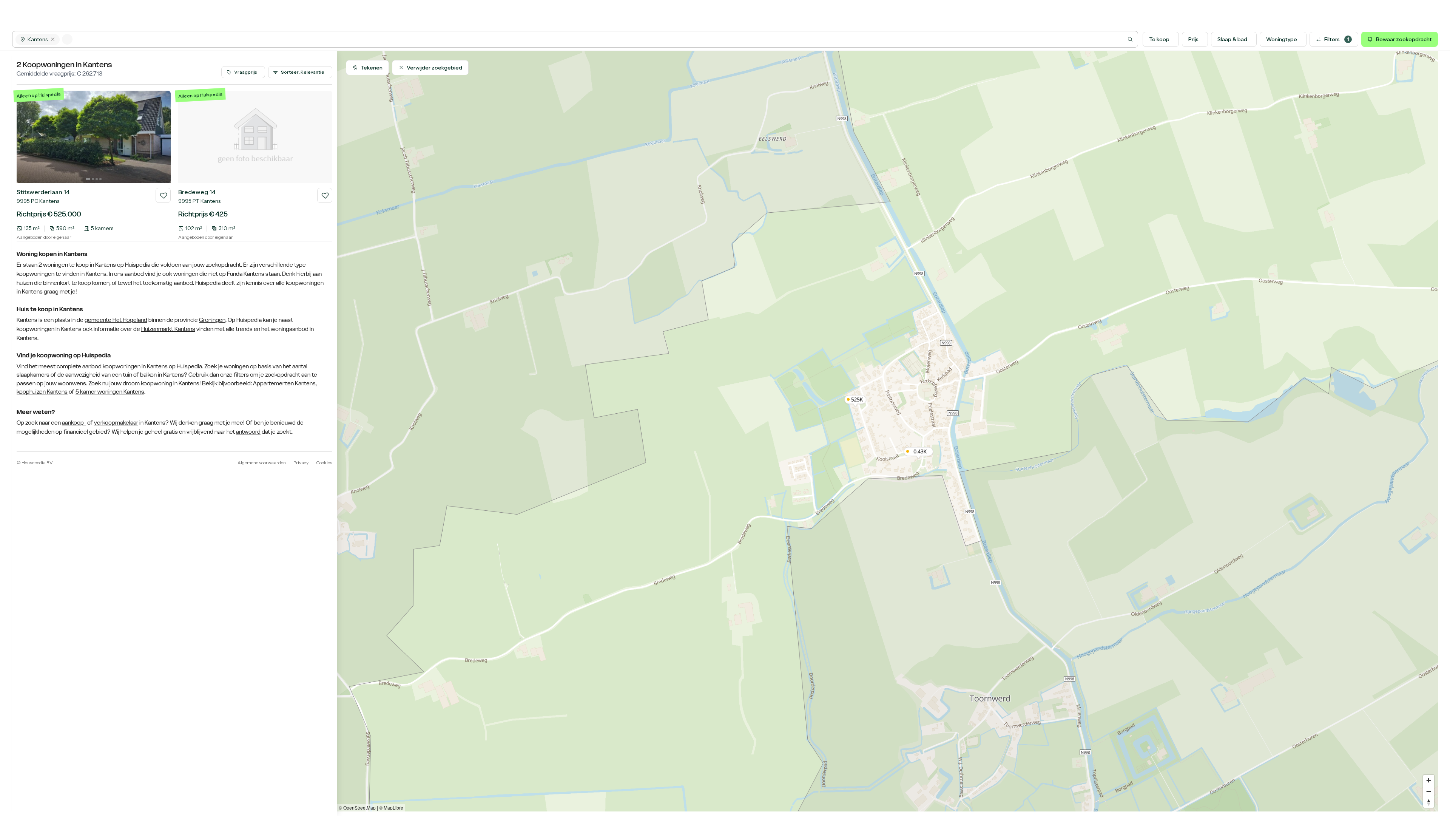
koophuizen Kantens (42, 391)
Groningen (212, 320)
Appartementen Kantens (284, 383)
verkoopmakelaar (116, 422)
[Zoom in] (1428, 780)
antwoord (248, 431)
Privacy (301, 462)
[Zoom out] (1428, 791)
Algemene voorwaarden (262, 462)
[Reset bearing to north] (1428, 802)
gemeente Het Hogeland (116, 320)
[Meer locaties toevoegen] (67, 39)
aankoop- (74, 422)
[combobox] (605, 39)
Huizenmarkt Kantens (168, 329)
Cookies (324, 462)
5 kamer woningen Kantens (110, 391)
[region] (887, 431)
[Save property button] (163, 195)
